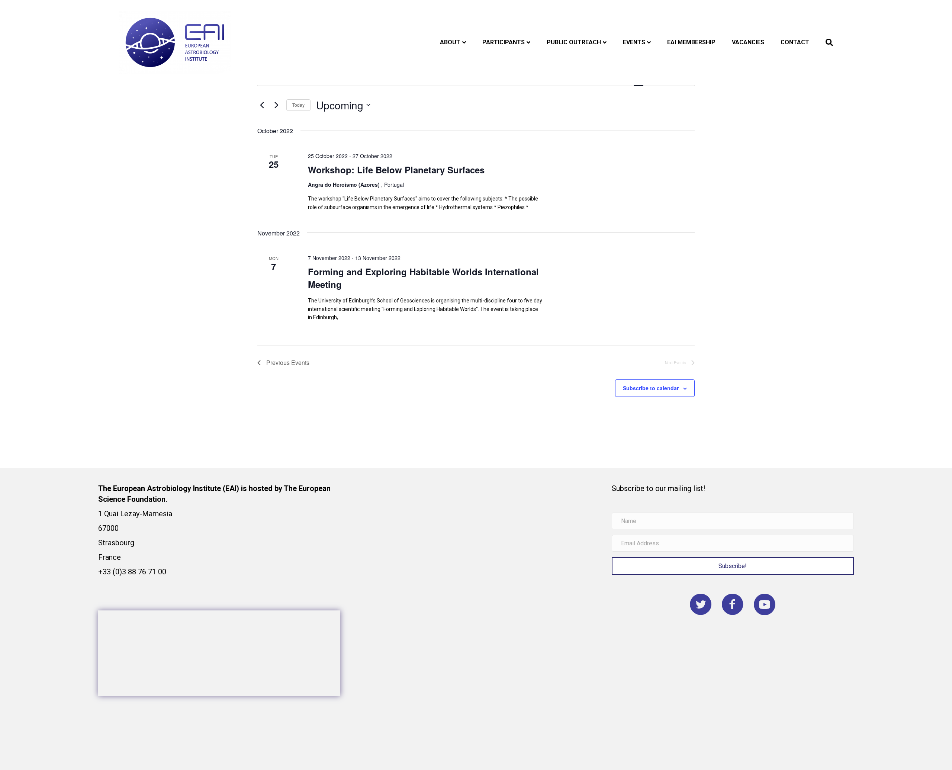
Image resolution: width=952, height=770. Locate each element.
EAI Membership (691, 42)
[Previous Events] (261, 104)
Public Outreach (574, 42)
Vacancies (748, 42)
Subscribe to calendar (651, 388)
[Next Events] (276, 104)
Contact (795, 42)
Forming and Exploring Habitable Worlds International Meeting (423, 278)
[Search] (825, 42)
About (450, 42)
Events (634, 42)
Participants (503, 42)
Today (298, 105)
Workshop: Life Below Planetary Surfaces (396, 169)
